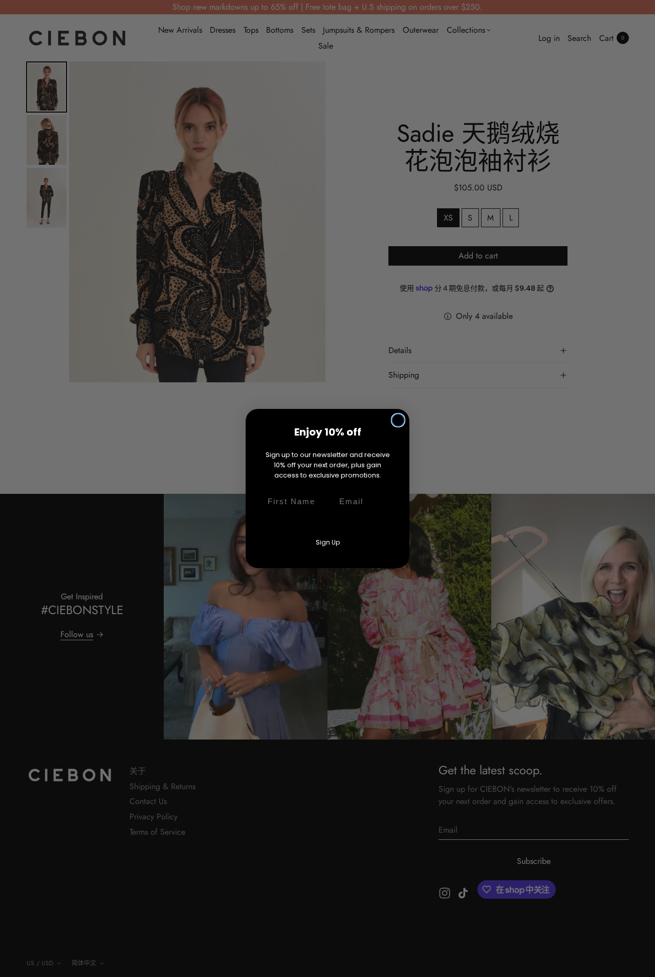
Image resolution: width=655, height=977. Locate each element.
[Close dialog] (398, 420)
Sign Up (328, 542)
